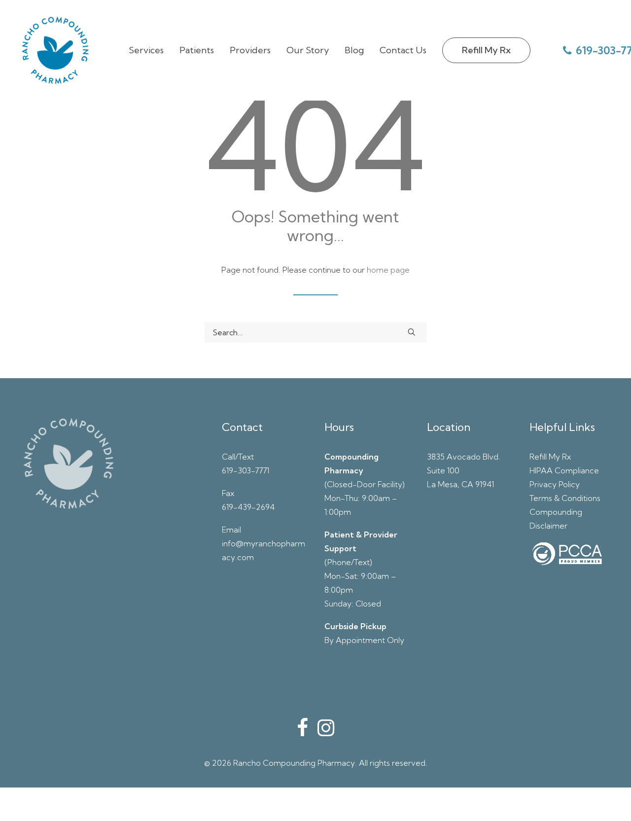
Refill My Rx (550, 457)
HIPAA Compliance (564, 470)
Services (146, 50)
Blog (354, 50)
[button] (411, 332)
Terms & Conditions (564, 498)
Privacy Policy (554, 484)
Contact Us (403, 50)
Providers (250, 50)
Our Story (307, 50)
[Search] (315, 332)
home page (388, 270)
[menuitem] (146, 50)
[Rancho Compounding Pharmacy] (55, 50)
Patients (196, 50)
